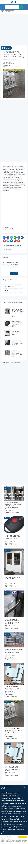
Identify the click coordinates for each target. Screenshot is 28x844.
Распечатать (9, 249)
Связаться (14, 273)
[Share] (4, 237)
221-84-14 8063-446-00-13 (11, 267)
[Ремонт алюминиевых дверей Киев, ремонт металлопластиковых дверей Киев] (8, 343)
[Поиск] (21, 7)
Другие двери (7, 65)
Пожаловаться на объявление (13, 245)
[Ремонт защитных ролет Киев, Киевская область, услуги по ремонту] (8, 323)
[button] (4, 83)
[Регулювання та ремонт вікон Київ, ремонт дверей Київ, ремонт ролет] (14, 713)
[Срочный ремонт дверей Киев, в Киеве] (8, 333)
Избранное (10, 11)
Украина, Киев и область (9, 63)
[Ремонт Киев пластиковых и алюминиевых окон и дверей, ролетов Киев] (8, 353)
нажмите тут (8, 831)
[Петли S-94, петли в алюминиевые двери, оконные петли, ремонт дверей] (14, 753)
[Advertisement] (14, 29)
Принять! (22, 837)
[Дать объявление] (26, 2)
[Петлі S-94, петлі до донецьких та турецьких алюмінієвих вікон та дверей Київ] (14, 674)
